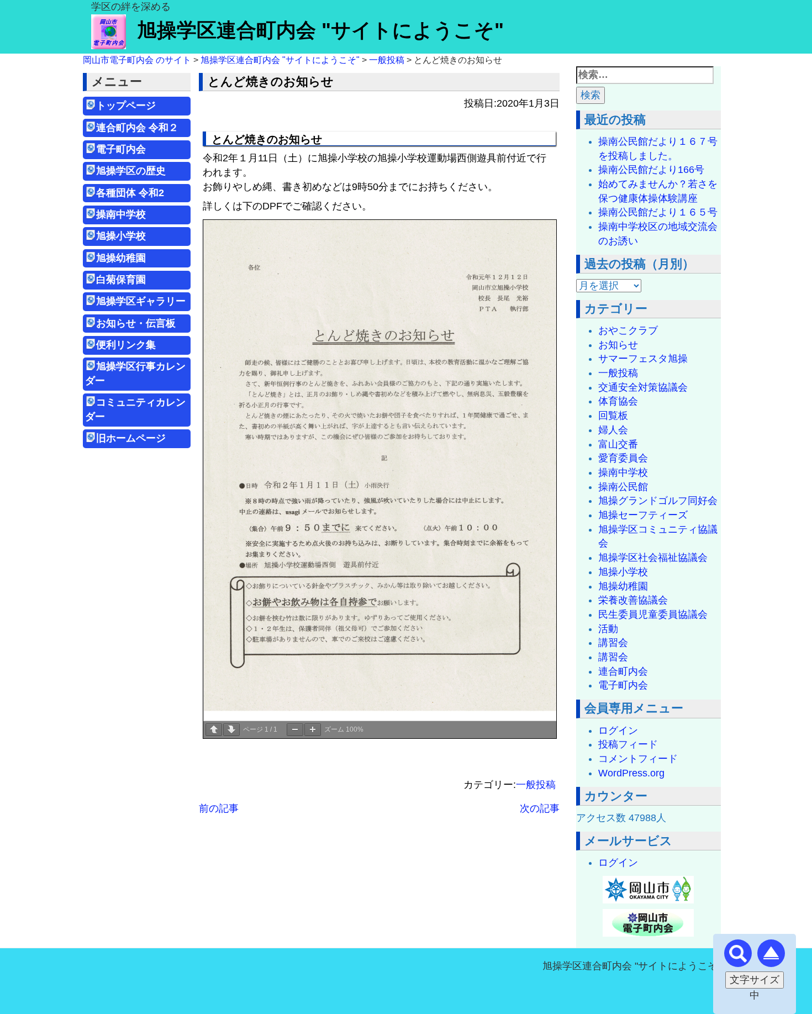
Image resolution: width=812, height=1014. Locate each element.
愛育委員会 (623, 458)
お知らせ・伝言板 (136, 323)
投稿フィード (628, 744)
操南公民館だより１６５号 (658, 212)
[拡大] (312, 729)
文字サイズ (754, 979)
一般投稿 (536, 784)
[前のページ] (213, 729)
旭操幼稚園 (126, 258)
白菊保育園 (121, 279)
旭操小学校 (121, 235)
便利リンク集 (126, 344)
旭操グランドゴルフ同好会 (658, 500)
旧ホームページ (131, 438)
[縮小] (295, 729)
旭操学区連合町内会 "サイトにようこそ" (320, 30)
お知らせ (618, 344)
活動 (608, 628)
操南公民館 (623, 486)
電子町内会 (121, 149)
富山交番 (618, 444)
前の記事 (219, 808)
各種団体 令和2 (130, 192)
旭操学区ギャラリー (141, 301)
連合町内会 (623, 671)
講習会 (613, 642)
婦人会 (613, 429)
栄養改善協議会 (633, 600)
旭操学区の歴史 (131, 170)
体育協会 (618, 401)
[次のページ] (231, 729)
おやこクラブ (628, 330)
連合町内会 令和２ (137, 127)
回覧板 (613, 415)
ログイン (618, 730)
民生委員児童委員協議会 (653, 614)
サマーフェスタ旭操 (643, 358)
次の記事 (540, 808)
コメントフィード (638, 758)
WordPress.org (631, 773)
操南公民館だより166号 (651, 169)
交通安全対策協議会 (643, 387)
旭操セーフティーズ (643, 515)
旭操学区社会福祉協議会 (653, 557)
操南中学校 (121, 214)
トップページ (126, 105)
